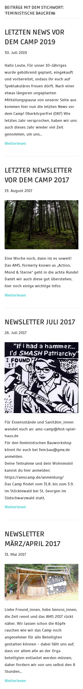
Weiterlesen (15, 143)
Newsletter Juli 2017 (40, 322)
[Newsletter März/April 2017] (41, 581)
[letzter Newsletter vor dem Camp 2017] (41, 224)
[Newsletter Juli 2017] (41, 377)
